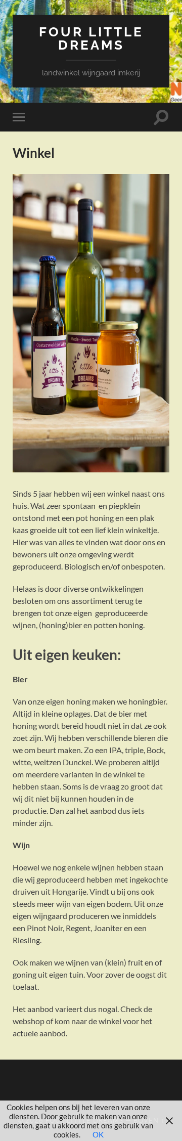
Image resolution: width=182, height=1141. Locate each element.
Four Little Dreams (91, 38)
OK (98, 1134)
